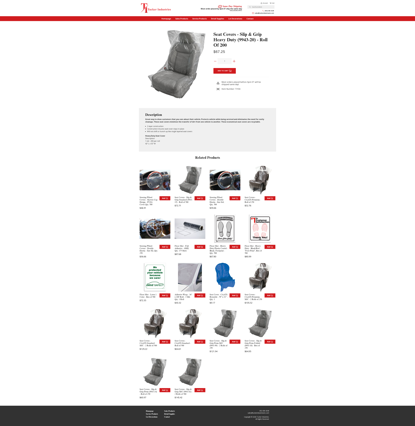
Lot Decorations (235, 18)
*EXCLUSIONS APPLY (236, 10)
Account (265, 3)
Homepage (166, 18)
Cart (273, 3)
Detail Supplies (217, 18)
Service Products (199, 18)
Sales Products (181, 18)
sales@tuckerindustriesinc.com (264, 13)
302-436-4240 (264, 411)
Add (164, 198)
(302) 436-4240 (269, 11)
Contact (250, 18)
